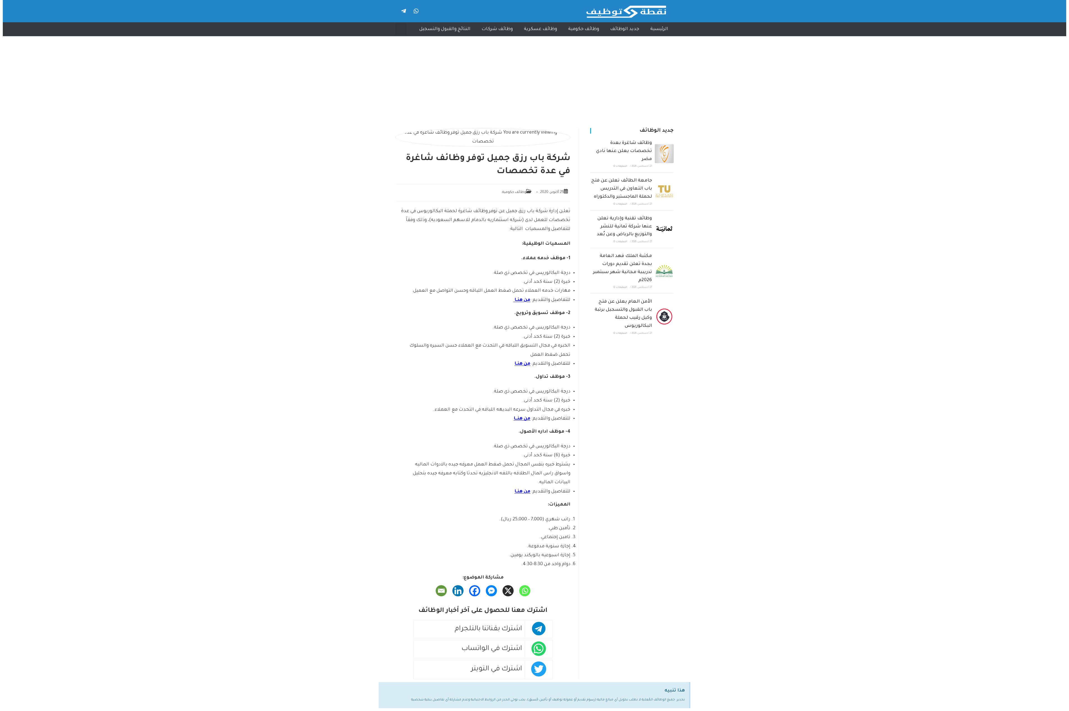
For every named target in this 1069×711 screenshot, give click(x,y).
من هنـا (521, 300)
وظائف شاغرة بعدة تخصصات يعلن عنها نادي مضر (624, 151)
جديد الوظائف (624, 29)
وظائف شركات (497, 29)
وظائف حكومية (583, 29)
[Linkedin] (458, 590)
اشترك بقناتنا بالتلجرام (488, 629)
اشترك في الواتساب (492, 649)
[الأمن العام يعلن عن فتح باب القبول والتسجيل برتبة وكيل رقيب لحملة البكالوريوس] (664, 316)
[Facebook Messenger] (491, 590)
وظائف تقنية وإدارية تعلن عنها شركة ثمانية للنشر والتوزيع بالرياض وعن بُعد (624, 226)
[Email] (441, 590)
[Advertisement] (534, 78)
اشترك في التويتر (496, 669)
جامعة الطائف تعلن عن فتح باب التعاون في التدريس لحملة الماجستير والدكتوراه (621, 188)
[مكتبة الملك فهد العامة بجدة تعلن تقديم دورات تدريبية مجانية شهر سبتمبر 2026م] (664, 270)
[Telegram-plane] (403, 11)
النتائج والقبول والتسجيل (444, 29)
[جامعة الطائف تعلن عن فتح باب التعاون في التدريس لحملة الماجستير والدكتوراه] (664, 191)
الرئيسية (659, 29)
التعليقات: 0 (620, 166)
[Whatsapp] (416, 11)
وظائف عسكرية (540, 29)
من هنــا (522, 418)
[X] (508, 590)
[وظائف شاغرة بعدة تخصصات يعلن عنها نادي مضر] (664, 153)
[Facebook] (474, 590)
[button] (400, 29)
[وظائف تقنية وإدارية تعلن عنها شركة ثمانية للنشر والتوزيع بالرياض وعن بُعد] (664, 229)
